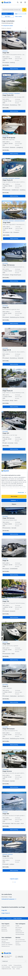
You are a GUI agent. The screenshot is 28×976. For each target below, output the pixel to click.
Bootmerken (4, 929)
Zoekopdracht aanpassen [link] (8, 899)
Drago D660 (6, 644)
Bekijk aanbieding (14, 68)
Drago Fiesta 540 (8, 95)
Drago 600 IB (7, 350)
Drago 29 (5, 560)
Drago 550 (6, 433)
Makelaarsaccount (6, 946)
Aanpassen (13, 500)
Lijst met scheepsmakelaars (6, 942)
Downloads (18, 944)
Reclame (17, 943)
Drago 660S (6, 222)
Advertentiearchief (20, 932)
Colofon (10, 965)
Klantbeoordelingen (20, 934)
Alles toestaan (14, 496)
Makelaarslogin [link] (5, 939)
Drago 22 (5, 686)
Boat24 (3, 918)
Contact (18, 968)
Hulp (14, 968)
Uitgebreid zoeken (6, 925)
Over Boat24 (4, 965)
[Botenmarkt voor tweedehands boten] (6, 2)
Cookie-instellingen (6, 967)
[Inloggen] (21, 2)
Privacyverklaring (17, 965)
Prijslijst (17, 925)
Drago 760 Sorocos (9, 265)
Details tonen (21, 492)
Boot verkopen (19, 927)
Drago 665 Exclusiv (9, 728)
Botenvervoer (4, 930)
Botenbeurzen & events (21, 941)
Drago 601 (6, 307)
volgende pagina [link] (14, 878)
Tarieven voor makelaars (7, 944)
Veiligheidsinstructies (6, 968)
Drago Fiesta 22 (8, 180)
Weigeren (14, 504)
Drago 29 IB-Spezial (9, 137)
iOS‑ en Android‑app (20, 939)
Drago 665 (6, 813)
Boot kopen (4, 927)
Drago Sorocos (7, 771)
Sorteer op (4, 28)
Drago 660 (6, 52)
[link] (13, 14)
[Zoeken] (18, 2)
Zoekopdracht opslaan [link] (8, 25)
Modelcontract (19, 930)
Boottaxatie (18, 929)
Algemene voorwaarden (17, 967)
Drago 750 (6, 601)
